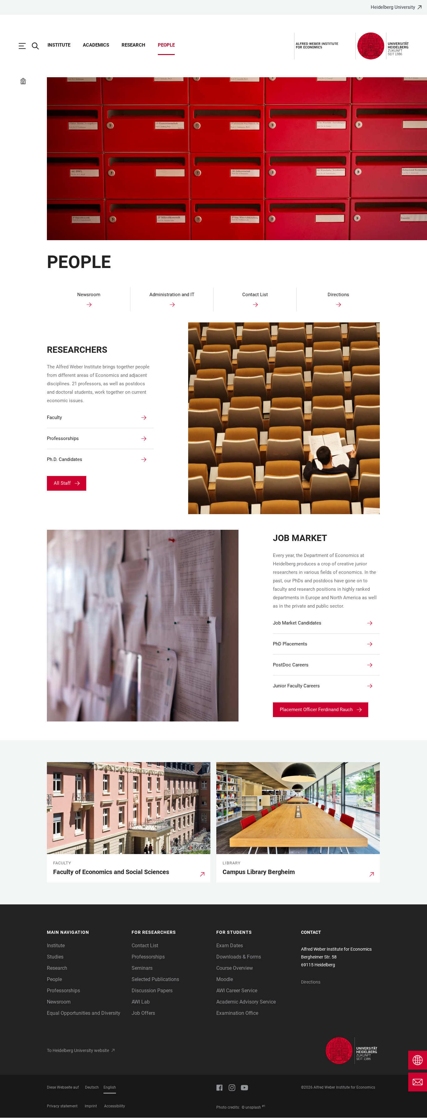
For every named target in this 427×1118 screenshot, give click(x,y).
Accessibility (114, 1106)
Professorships (63, 991)
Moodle (224, 979)
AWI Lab (141, 1002)
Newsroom (59, 1002)
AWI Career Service (236, 991)
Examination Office (237, 1013)
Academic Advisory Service (246, 1002)
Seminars (142, 968)
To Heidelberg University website (78, 1050)
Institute (59, 45)
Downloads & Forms (238, 957)
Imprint (91, 1106)
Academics (96, 45)
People (166, 45)
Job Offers (143, 1013)
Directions (310, 981)
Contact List (145, 946)
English (109, 1087)
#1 (263, 1106)
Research (133, 45)
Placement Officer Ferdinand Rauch (316, 709)
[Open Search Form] (38, 46)
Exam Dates (229, 946)
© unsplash (251, 1107)
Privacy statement (62, 1106)
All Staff (62, 483)
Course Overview (234, 968)
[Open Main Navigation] (25, 46)
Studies (55, 957)
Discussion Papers (152, 991)
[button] (86, 932)
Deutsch (92, 1087)
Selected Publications (155, 979)
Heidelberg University (393, 7)
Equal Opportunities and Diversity (83, 1013)
